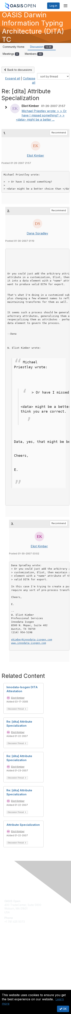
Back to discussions (19, 69)
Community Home (13, 46)
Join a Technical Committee (21, 958)
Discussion (40, 46)
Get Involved (12, 946)
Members (33, 53)
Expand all (12, 78)
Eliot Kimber (35, 155)
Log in (53, 5)
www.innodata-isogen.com (28, 643)
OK (64, 1008)
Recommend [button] (58, 132)
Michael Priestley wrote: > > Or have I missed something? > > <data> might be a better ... (41, 115)
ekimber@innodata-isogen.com (31, 639)
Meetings (10, 53)
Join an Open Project (17, 952)
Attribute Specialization (23, 825)
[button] (6, 107)
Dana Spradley (37, 233)
